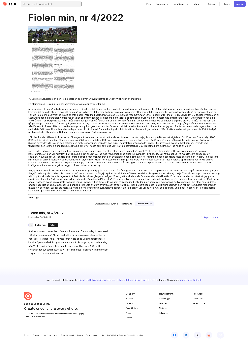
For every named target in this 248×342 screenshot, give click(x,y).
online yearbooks (106, 280)
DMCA (80, 335)
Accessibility (98, 335)
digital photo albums (144, 280)
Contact (129, 318)
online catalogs (125, 280)
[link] (149, 4)
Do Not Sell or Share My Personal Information (125, 335)
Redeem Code (199, 303)
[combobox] (53, 4)
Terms (26, 335)
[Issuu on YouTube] (220, 335)
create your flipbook (191, 280)
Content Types (165, 298)
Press (128, 313)
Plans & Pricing (132, 308)
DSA (88, 335)
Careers (129, 303)
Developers (198, 298)
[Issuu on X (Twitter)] (197, 335)
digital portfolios (87, 280)
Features (163, 303)
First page (33, 197)
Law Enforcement (50, 335)
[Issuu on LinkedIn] (186, 335)
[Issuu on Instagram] (209, 335)
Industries (163, 313)
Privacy (36, 335)
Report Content (67, 335)
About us (129, 298)
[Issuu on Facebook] (174, 335)
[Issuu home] (10, 4)
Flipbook (163, 308)
